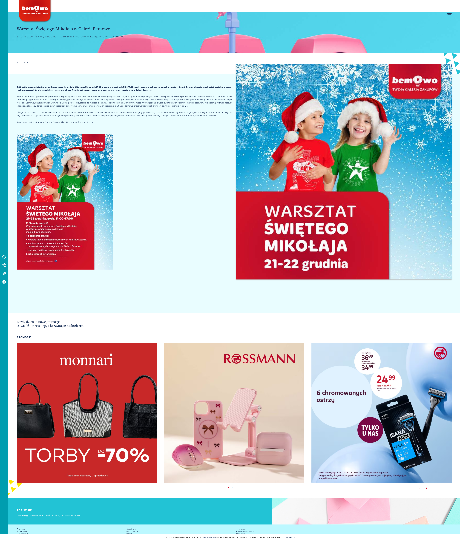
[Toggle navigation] (449, 12)
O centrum (131, 529)
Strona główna (27, 37)
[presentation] (419, 488)
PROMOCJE (24, 337)
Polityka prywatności (245, 531)
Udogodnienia (132, 531)
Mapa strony (241, 529)
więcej (87, 423)
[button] (228, 487)
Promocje (21, 529)
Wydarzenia (48, 37)
